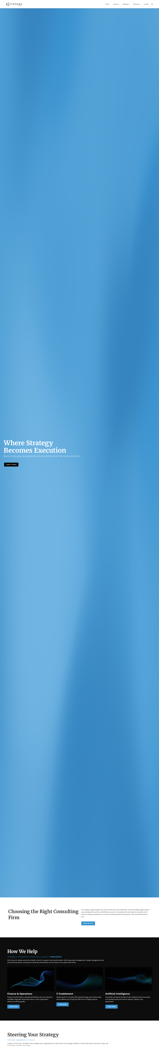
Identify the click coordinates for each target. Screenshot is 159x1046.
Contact (146, 4)
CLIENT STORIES (11, 464)
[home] (14, 4)
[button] (116, 4)
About (107, 4)
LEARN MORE (13, 1006)
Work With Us (88, 923)
